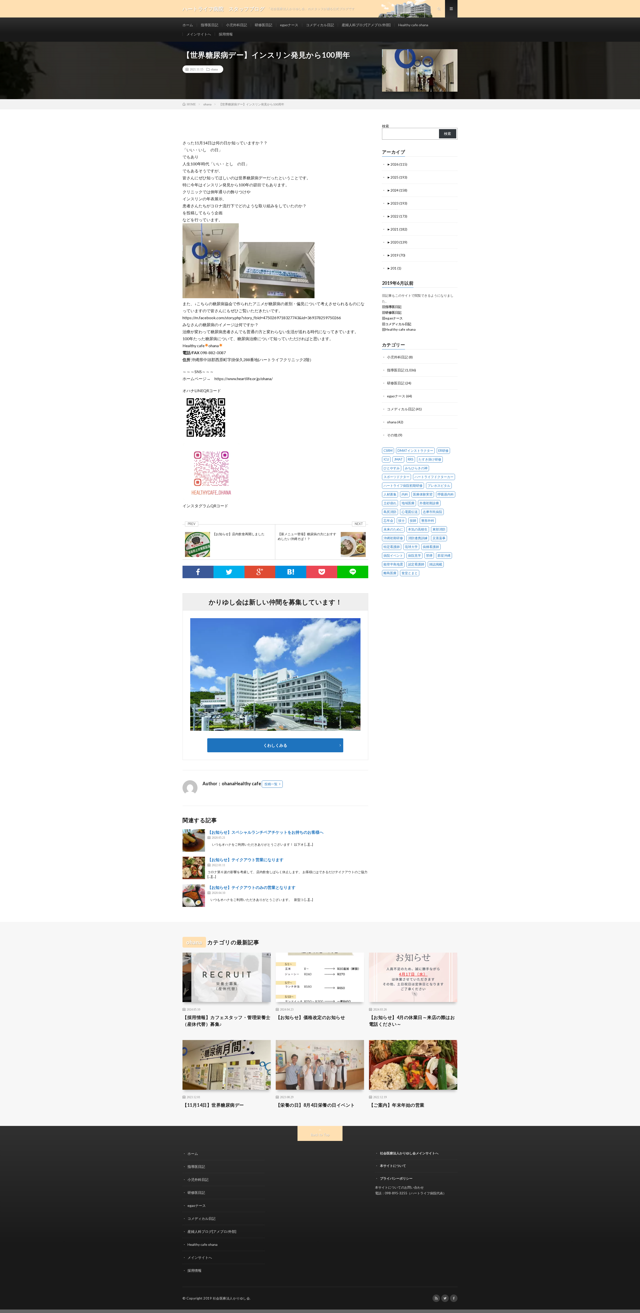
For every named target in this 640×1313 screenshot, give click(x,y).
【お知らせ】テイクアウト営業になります (246, 859)
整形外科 (427, 521)
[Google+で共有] (260, 572)
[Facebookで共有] (198, 572)
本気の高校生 (418, 529)
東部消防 (439, 529)
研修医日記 (263, 25)
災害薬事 (439, 538)
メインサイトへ (198, 34)
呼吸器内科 (446, 494)
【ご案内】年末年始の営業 (396, 1105)
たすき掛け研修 (429, 459)
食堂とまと (410, 573)
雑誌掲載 (435, 564)
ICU (386, 459)
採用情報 (226, 34)
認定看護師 (416, 564)
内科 (405, 494)
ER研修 (443, 451)
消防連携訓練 (418, 538)
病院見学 (414, 555)
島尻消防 (390, 512)
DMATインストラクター (415, 451)
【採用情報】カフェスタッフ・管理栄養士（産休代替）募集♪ (226, 1021)
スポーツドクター (397, 477)
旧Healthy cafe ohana (399, 329)
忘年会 (388, 521)
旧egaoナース (392, 318)
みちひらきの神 (416, 468)
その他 (392, 435)
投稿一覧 (271, 784)
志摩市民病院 (432, 512)
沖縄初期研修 (393, 538)
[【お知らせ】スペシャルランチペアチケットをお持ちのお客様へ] (193, 840)
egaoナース (289, 25)
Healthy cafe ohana (413, 25)
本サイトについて (393, 1166)
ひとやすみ (392, 468)
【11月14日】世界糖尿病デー (213, 1105)
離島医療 (390, 573)
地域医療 (408, 503)
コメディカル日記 (320, 25)
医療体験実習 (422, 494)
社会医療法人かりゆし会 (231, 1298)
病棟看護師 (431, 547)
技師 (413, 521)
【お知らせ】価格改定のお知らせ (310, 1017)
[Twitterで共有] (229, 572)
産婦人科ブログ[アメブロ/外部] (366, 25)
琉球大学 (411, 547)
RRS (411, 459)
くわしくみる (277, 745)
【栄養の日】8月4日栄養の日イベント (315, 1105)
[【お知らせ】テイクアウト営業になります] (193, 868)
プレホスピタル (439, 486)
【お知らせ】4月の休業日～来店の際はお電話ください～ (412, 1021)
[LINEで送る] (352, 572)
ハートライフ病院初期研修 (403, 486)
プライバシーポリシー (396, 1178)
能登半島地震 (393, 564)
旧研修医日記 (392, 312)
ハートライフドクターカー (434, 477)
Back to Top (320, 1134)
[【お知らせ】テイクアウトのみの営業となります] (193, 895)
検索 (385, 126)
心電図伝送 (410, 512)
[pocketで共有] (321, 572)
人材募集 (390, 494)
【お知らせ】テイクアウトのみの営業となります (252, 887)
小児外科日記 (236, 25)
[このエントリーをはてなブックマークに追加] (290, 572)
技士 (401, 521)
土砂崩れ (390, 503)
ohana (214, 69)
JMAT (398, 459)
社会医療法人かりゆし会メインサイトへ (409, 1153)
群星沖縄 (444, 555)
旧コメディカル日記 (396, 324)
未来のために (393, 529)
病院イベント (393, 555)
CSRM (388, 451)
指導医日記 (209, 25)
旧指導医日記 (392, 307)
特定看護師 (392, 547)
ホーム (187, 25)
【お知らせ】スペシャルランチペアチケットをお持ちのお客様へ (266, 832)
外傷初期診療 (429, 503)
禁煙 (429, 555)
